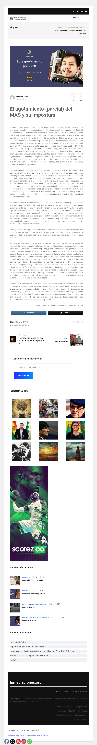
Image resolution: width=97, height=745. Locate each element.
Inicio (58, 691)
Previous (22, 335)
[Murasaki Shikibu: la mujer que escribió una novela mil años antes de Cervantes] (15, 580)
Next (66, 338)
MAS (25, 322)
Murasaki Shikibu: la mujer (32, 580)
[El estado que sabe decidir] (15, 621)
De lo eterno (61, 341)
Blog (66, 691)
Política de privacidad (79, 691)
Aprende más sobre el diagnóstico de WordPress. (28, 736)
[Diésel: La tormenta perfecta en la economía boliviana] (15, 594)
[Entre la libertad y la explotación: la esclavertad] (15, 607)
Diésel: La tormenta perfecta (33, 594)
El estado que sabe (29, 621)
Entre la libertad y (29, 607)
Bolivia (18, 322)
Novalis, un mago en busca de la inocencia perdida (31, 341)
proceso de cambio (19, 325)
